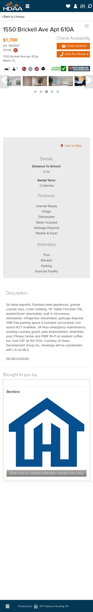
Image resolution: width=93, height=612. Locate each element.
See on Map (73, 146)
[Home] (12, 6)
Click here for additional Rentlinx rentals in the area (46, 473)
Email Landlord (76, 46)
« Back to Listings (13, 16)
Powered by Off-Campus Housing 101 (43, 606)
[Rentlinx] (46, 432)
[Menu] (27, 6)
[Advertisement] (46, 561)
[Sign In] (75, 6)
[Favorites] (68, 6)
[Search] (90, 6)
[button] (73, 46)
